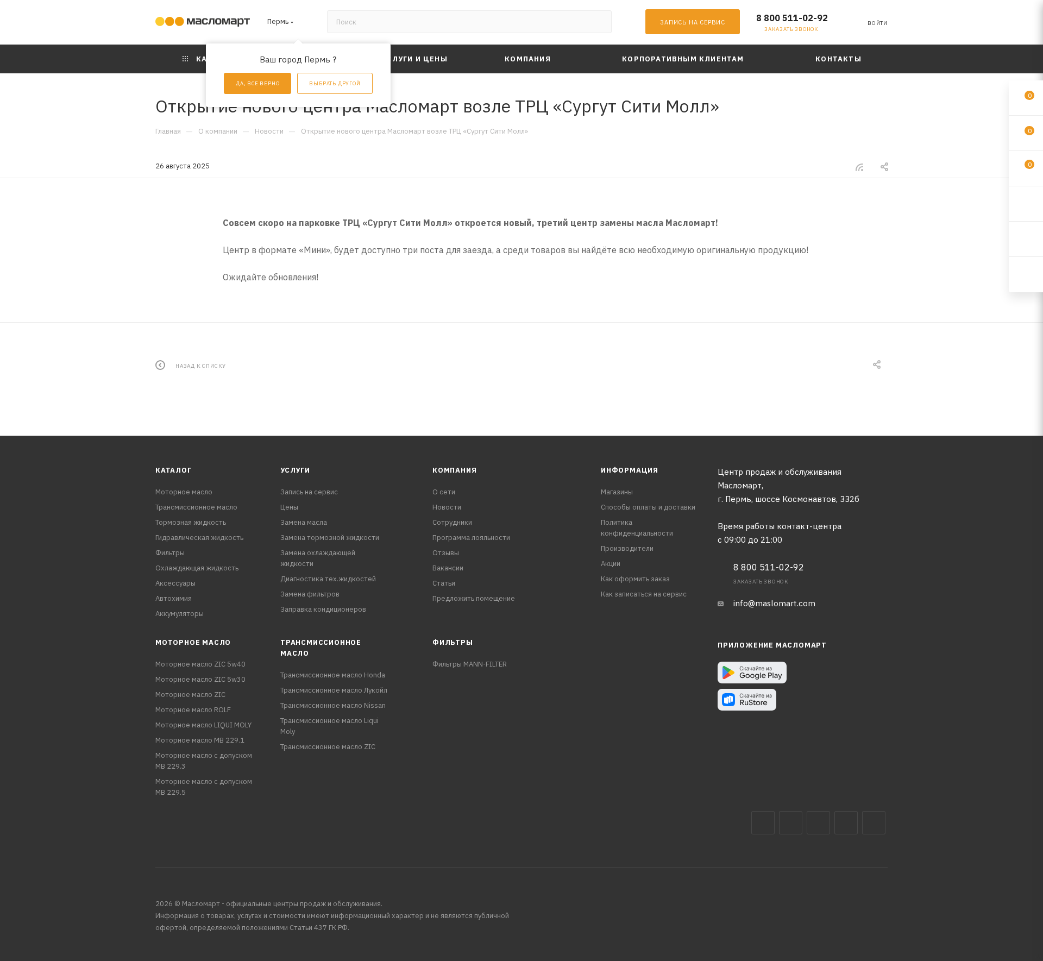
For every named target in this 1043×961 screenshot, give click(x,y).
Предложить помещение (473, 598)
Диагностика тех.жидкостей (328, 578)
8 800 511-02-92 (792, 17)
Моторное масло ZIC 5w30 (200, 679)
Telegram (818, 822)
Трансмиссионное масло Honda (332, 675)
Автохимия (173, 598)
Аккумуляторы (179, 613)
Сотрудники (452, 522)
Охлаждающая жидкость (196, 568)
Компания (454, 470)
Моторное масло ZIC (190, 694)
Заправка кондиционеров (323, 609)
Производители (627, 548)
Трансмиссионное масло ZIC (327, 746)
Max (790, 822)
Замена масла (303, 522)
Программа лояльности (471, 537)
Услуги (295, 470)
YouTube (846, 822)
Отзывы (445, 552)
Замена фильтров (310, 594)
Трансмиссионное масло (196, 507)
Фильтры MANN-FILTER (469, 664)
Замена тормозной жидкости (329, 537)
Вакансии (447, 568)
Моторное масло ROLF (193, 709)
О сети (443, 492)
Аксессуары (175, 583)
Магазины (617, 492)
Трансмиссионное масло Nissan (333, 705)
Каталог (173, 470)
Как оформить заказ (635, 578)
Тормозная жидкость (190, 522)
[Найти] (598, 21)
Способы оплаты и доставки (648, 507)
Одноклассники (873, 822)
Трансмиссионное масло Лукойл (333, 690)
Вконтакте (763, 822)
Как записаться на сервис (644, 594)
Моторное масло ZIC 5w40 (200, 664)
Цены (289, 507)
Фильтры (170, 552)
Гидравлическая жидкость (199, 537)
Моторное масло (183, 492)
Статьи (443, 583)
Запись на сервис (309, 492)
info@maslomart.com (774, 603)
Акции (610, 563)
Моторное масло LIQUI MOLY (203, 725)
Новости (446, 507)
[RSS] (859, 167)
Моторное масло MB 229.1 (199, 740)
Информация (629, 470)
